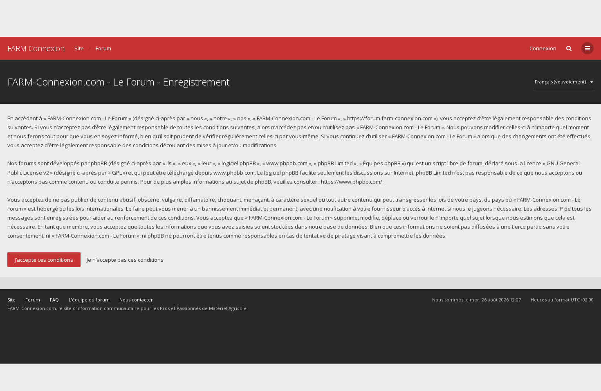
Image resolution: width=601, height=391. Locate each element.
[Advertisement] (300, 18)
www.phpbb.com (234, 172)
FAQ (54, 300)
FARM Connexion (36, 48)
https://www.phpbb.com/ (351, 181)
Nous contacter (136, 300)
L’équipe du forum (89, 300)
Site (79, 48)
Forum (103, 48)
